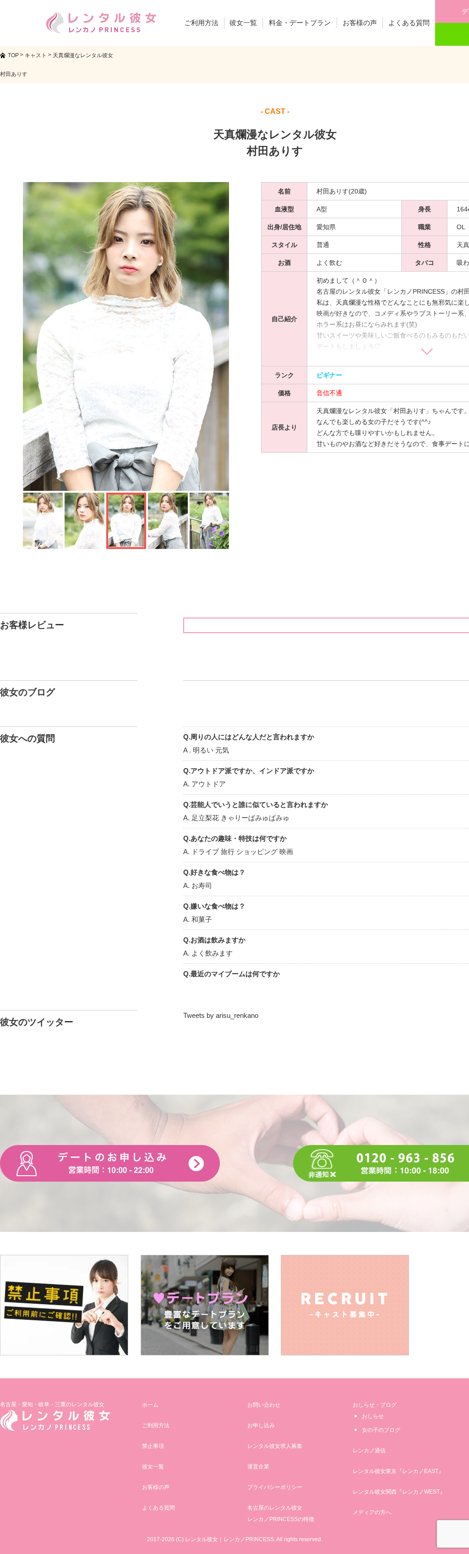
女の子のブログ (381, 1430)
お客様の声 (155, 1487)
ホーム (150, 1405)
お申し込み (261, 1425)
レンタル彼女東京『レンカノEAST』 (398, 1471)
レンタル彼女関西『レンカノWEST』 (399, 1492)
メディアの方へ (372, 1512)
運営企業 (258, 1466)
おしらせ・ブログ (375, 1405)
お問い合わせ (263, 1405)
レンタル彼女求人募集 (274, 1446)
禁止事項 (153, 1446)
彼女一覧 (153, 1466)
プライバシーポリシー (274, 1487)
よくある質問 (158, 1508)
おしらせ (373, 1416)
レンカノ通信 (369, 1450)
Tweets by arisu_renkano (220, 1015)
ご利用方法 (155, 1425)
